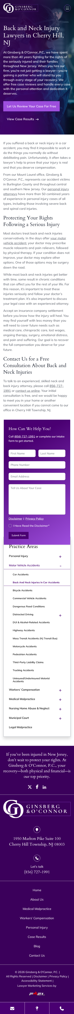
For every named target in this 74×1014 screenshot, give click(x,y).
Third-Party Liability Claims (28, 662)
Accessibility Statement (36, 980)
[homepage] (37, 809)
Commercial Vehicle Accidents (29, 598)
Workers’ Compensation (24, 689)
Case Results (37, 937)
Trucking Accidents (23, 670)
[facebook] (37, 787)
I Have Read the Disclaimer (31, 525)
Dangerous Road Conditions (29, 606)
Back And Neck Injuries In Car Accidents (36, 582)
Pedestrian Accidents (25, 654)
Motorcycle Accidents (25, 646)
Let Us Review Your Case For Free (31, 106)
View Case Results (20, 119)
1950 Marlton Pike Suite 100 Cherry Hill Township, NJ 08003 (37, 841)
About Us (37, 899)
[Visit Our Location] (37, 1008)
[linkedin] (44, 787)
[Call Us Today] (61, 1008)
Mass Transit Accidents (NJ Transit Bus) (35, 638)
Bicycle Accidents (22, 590)
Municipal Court (19, 718)
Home (37, 890)
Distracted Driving (23, 614)
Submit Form (19, 535)
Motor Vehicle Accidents (24, 565)
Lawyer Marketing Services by (36, 985)
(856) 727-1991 (24, 436)
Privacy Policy (34, 518)
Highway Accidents (24, 630)
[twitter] (30, 787)
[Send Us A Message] (12, 1008)
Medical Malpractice (22, 699)
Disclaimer (15, 518)
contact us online (27, 391)
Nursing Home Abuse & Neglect (29, 708)
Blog (37, 946)
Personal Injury (18, 556)
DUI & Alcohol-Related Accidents (31, 622)
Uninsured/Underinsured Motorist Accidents (31, 680)
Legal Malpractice (20, 727)
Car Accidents (21, 574)
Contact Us (37, 955)
